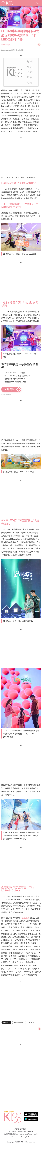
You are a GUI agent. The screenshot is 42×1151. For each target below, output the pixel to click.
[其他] (39, 46)
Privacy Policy (26, 1137)
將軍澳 (32, 1022)
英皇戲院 (25, 918)
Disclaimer (15, 1137)
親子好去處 (6, 45)
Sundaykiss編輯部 (8, 50)
